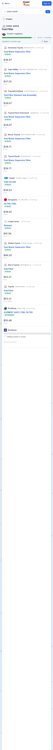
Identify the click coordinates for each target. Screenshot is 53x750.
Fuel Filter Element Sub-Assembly (20, 95)
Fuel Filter (8, 269)
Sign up (47, 3)
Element (8, 225)
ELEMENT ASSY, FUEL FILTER (18, 312)
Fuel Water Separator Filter (17, 51)
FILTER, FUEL (10, 203)
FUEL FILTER (10, 182)
